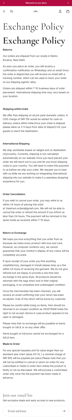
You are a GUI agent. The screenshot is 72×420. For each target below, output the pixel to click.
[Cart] (68, 11)
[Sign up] (64, 411)
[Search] (11, 11)
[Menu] (4, 11)
